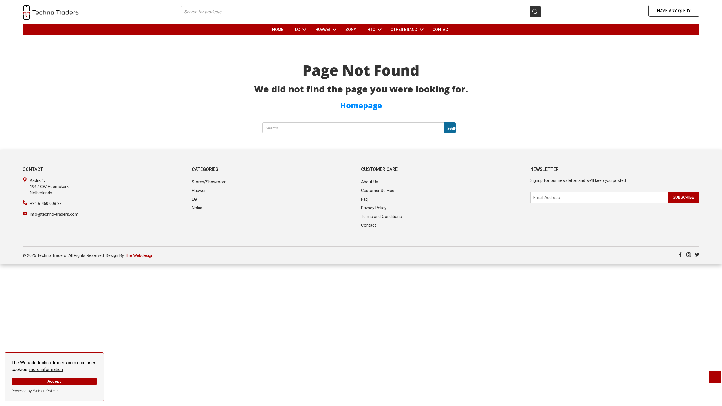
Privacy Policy (373, 207)
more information (46, 369)
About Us (369, 181)
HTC (375, 30)
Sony (350, 29)
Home (277, 29)
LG (302, 30)
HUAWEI (327, 30)
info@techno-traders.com (54, 214)
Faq (364, 199)
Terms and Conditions (381, 216)
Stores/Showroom (209, 181)
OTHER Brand (408, 30)
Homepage (361, 105)
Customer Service (377, 190)
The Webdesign (139, 255)
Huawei (198, 190)
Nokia (197, 207)
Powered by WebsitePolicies (36, 391)
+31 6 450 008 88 (46, 203)
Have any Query (674, 10)
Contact (441, 29)
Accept (54, 381)
